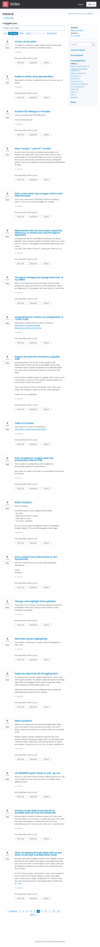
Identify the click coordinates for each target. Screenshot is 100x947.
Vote (7, 48)
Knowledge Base (78, 61)
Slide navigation (23, 720)
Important (34, 63)
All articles (74, 97)
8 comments (19, 292)
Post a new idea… (77, 30)
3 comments (19, 206)
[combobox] (81, 44)
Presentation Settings (78, 84)
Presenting (74, 76)
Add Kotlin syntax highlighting (31, 638)
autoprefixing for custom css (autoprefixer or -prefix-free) (39, 318)
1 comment (18, 52)
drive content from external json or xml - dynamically (36, 558)
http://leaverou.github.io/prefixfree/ (28, 328)
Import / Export (76, 81)
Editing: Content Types (79, 66)
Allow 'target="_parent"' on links (33, 148)
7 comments (19, 124)
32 (58, 911)
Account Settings (77, 87)
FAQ (72, 95)
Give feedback (77, 55)
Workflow (74, 79)
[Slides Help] (11, 4)
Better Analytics (23, 502)
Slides (73, 102)
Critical (47, 63)
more (20, 883)
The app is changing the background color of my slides (39, 278)
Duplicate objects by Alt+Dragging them (36, 673)
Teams (73, 89)
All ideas (74, 33)
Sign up (91, 4)
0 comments (19, 169)
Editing (73, 63)
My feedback (52, 33)
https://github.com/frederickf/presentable (30, 429)
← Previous (12, 911)
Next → (34, 915)
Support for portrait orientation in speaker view (37, 357)
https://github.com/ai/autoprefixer (27, 325)
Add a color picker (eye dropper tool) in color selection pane (39, 194)
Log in (81, 4)
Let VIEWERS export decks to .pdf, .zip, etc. (38, 773)
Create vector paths (25, 41)
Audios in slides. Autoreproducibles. (34, 76)
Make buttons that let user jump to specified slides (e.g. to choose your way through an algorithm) (38, 232)
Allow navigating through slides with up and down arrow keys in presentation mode (38, 853)
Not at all (21, 63)
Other (73, 92)
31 (54, 911)
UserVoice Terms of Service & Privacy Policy (50, 941)
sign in (90, 13)
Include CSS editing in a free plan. (33, 111)
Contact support (78, 50)
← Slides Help (8, 18)
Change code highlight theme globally (35, 601)
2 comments (19, 696)
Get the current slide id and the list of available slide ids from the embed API (35, 811)
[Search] (93, 44)
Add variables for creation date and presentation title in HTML (34, 459)
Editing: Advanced (77, 73)
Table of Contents (24, 423)
